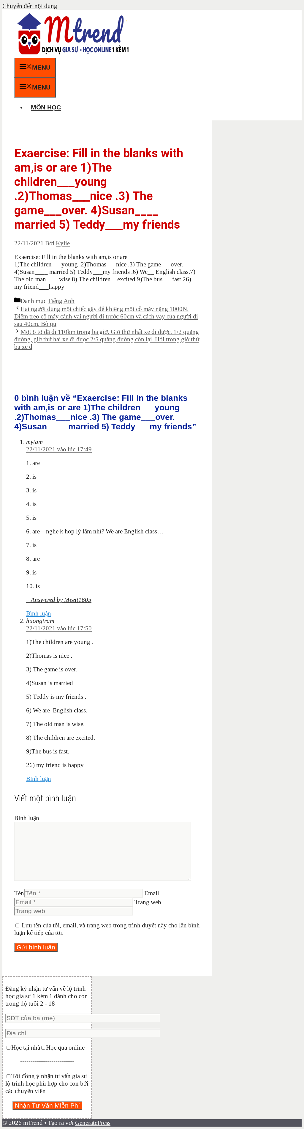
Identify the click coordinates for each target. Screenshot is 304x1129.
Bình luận (38, 613)
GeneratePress (92, 1122)
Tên (19, 893)
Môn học (46, 107)
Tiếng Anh (61, 300)
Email (151, 893)
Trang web (147, 902)
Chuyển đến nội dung (29, 6)
